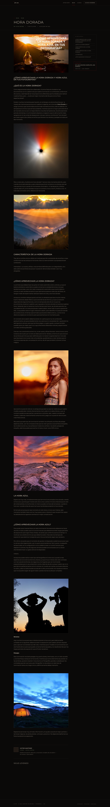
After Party (66, 2)
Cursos (79, 2)
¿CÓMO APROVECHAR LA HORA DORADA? (83, 51)
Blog (73, 2)
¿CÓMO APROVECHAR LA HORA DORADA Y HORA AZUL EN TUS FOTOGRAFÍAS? (83, 41)
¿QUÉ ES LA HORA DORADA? (82, 44)
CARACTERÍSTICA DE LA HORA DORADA (82, 47)
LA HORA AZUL (79, 54)
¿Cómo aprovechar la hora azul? (83, 57)
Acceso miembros (90, 2)
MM (17, 3)
